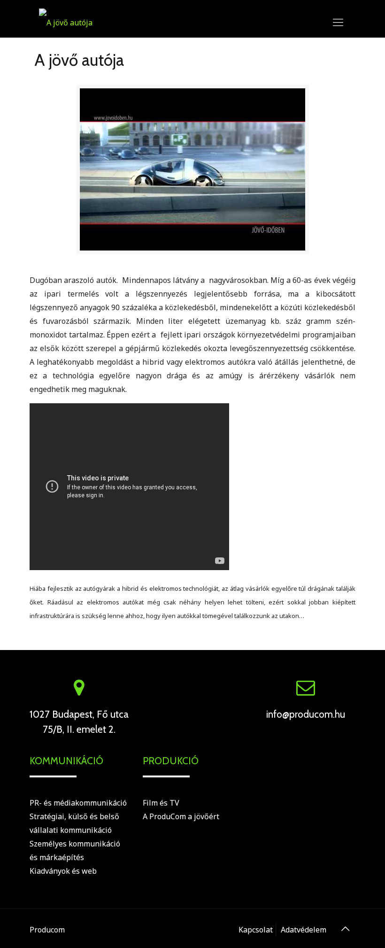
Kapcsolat (256, 929)
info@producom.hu (305, 714)
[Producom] (65, 21)
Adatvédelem (303, 929)
